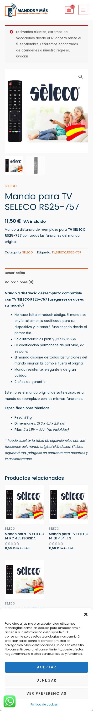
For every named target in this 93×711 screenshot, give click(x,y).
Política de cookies (44, 704)
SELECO (11, 186)
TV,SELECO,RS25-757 (66, 252)
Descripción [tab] (15, 273)
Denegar (46, 680)
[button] (85, 614)
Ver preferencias (46, 693)
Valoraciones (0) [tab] (19, 282)
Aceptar (46, 667)
